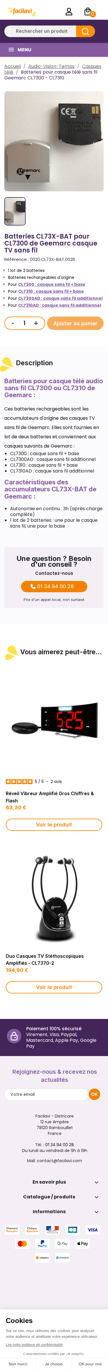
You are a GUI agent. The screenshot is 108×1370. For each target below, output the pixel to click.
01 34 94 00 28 (55, 586)
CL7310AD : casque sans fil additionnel (59, 305)
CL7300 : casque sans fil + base (51, 284)
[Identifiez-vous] (69, 11)
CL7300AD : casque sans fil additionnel (60, 298)
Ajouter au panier (75, 323)
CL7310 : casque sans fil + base (51, 291)
